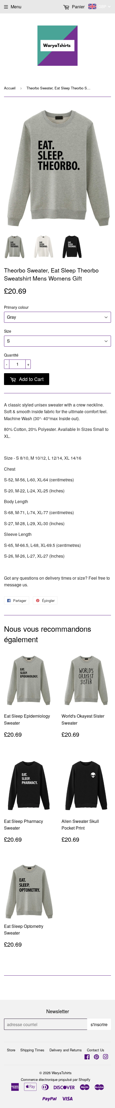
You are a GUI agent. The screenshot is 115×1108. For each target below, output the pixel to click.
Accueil (10, 87)
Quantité (11, 355)
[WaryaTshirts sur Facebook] (87, 1057)
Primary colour (16, 307)
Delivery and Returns (65, 1049)
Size (7, 331)
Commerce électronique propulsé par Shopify (55, 1079)
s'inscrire (99, 1024)
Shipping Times (32, 1049)
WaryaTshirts (62, 1072)
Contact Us (95, 1049)
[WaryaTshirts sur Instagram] (105, 1057)
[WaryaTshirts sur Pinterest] (96, 1057)
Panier (78, 6)
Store (11, 1049)
